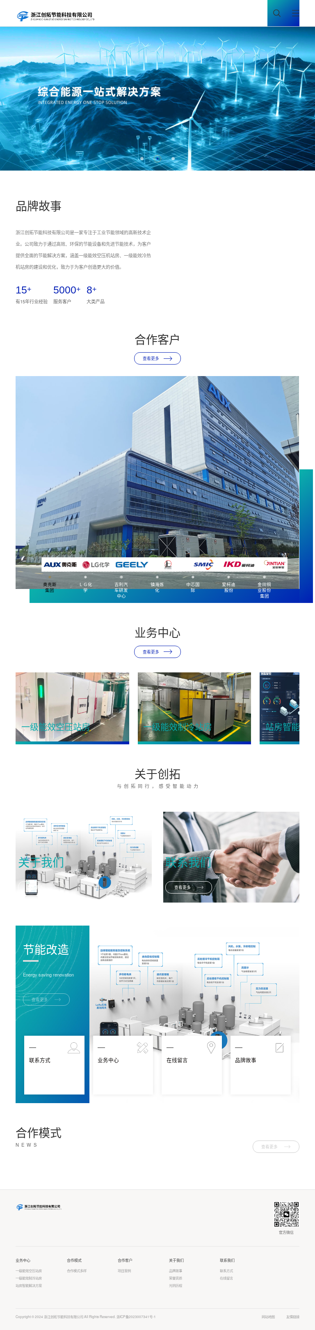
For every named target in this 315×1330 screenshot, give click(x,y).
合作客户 (125, 1260)
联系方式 (226, 1270)
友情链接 (292, 1316)
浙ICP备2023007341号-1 (136, 1316)
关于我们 (176, 1260)
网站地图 (268, 1316)
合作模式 (74, 1260)
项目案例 (124, 1270)
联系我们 (227, 1260)
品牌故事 (175, 1270)
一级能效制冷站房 (29, 1278)
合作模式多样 (77, 1270)
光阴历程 (175, 1285)
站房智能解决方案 (29, 1285)
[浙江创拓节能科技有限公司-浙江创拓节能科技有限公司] (56, 16)
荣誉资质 (175, 1278)
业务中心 (23, 1260)
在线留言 (226, 1278)
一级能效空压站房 (29, 1270)
